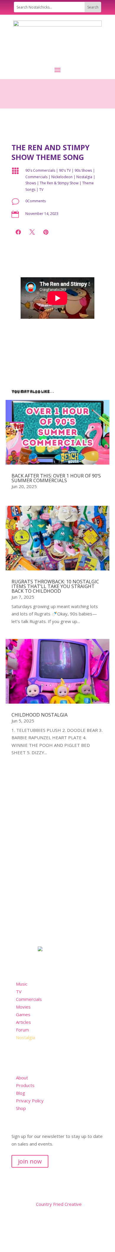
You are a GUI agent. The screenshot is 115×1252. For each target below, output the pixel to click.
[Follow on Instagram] (16, 1221)
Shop (21, 1108)
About (22, 1078)
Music (21, 984)
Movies (23, 1007)
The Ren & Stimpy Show (59, 183)
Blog (20, 1093)
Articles (23, 1022)
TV (41, 189)
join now (30, 1161)
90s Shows (83, 170)
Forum (22, 1030)
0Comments (35, 200)
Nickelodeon (62, 176)
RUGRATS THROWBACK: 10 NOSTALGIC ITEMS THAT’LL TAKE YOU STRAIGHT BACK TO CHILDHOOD (55, 586)
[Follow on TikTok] (28, 1221)
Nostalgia (84, 176)
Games (23, 1014)
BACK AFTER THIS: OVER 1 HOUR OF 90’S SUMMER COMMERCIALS (56, 478)
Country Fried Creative (59, 1204)
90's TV (65, 170)
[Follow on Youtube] (40, 1221)
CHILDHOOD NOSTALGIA (40, 715)
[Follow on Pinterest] (51, 1221)
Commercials (36, 176)
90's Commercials (40, 170)
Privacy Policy (30, 1101)
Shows (30, 183)
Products (25, 1085)
